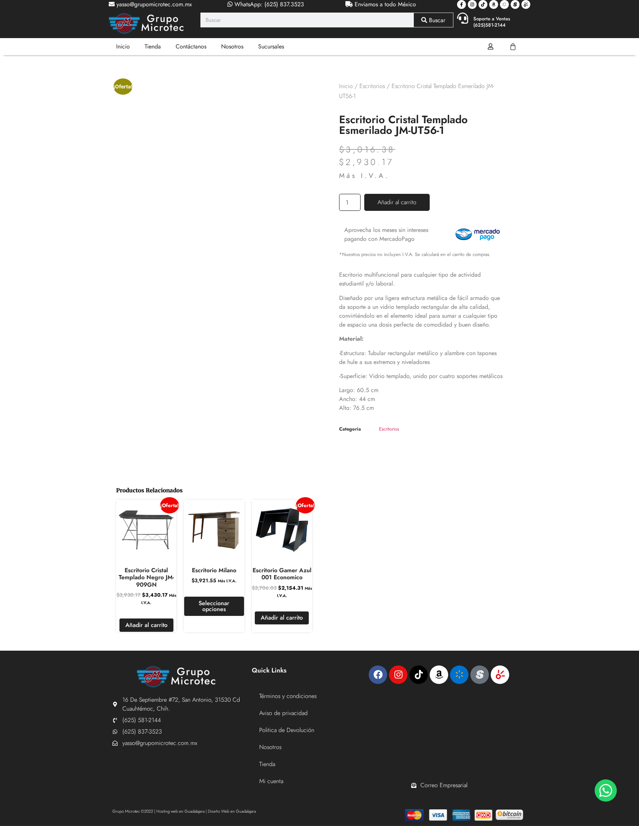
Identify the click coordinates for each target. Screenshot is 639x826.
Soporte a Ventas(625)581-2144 (491, 21)
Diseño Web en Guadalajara (232, 811)
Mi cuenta (271, 781)
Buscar (436, 20)
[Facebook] (378, 674)
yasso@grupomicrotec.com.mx (153, 4)
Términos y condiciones (288, 696)
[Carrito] (512, 46)
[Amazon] (493, 4)
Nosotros (232, 46)
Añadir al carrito (397, 202)
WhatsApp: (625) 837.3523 (268, 4)
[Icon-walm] (504, 4)
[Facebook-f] (461, 4)
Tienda (153, 46)
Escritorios (372, 86)
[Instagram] (472, 4)
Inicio (123, 46)
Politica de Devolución (286, 730)
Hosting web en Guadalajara (180, 811)
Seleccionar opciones (214, 606)
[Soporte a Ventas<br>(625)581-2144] (462, 18)
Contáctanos (191, 46)
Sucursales (271, 46)
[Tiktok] (483, 4)
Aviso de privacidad (283, 713)
